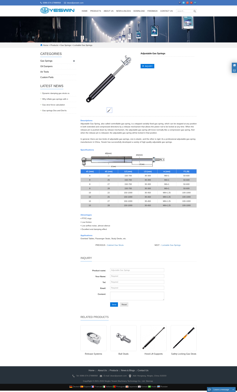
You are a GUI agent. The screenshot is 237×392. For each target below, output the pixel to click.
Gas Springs (66, 45)
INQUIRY (148, 66)
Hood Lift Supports (154, 354)
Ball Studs (124, 354)
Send (114, 304)
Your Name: (100, 276)
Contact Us (166, 11)
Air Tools (44, 72)
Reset (124, 304)
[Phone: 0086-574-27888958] (234, 65)
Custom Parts (46, 77)
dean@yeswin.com (75, 3)
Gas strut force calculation (53, 105)
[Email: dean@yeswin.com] (234, 70)
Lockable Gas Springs (82, 45)
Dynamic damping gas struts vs (55, 93)
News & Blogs (123, 11)
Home (85, 11)
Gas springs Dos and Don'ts (54, 110)
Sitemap (149, 381)
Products (95, 11)
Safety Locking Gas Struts (183, 354)
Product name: (99, 270)
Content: (102, 294)
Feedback (152, 11)
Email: (103, 288)
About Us (108, 11)
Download (139, 11)
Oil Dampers (46, 66)
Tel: (104, 282)
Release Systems (93, 354)
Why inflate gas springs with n (55, 99)
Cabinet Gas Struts (115, 245)
